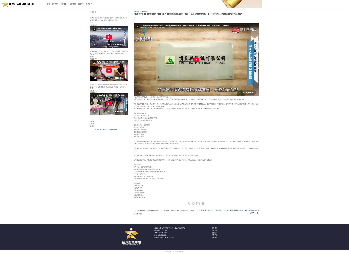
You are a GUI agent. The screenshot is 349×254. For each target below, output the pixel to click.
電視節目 (146, 11)
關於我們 (55, 4)
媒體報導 (81, 4)
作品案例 (63, 4)
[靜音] (92, 62)
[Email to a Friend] (196, 203)
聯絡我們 (89, 4)
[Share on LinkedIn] (202, 203)
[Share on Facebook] (189, 203)
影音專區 (214, 230)
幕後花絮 (73, 4)
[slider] (107, 129)
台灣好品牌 (136, 11)
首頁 (48, 4)
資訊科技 (142, 11)
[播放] (92, 50)
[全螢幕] (92, 67)
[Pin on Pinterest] (199, 203)
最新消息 (214, 235)
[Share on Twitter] (193, 203)
